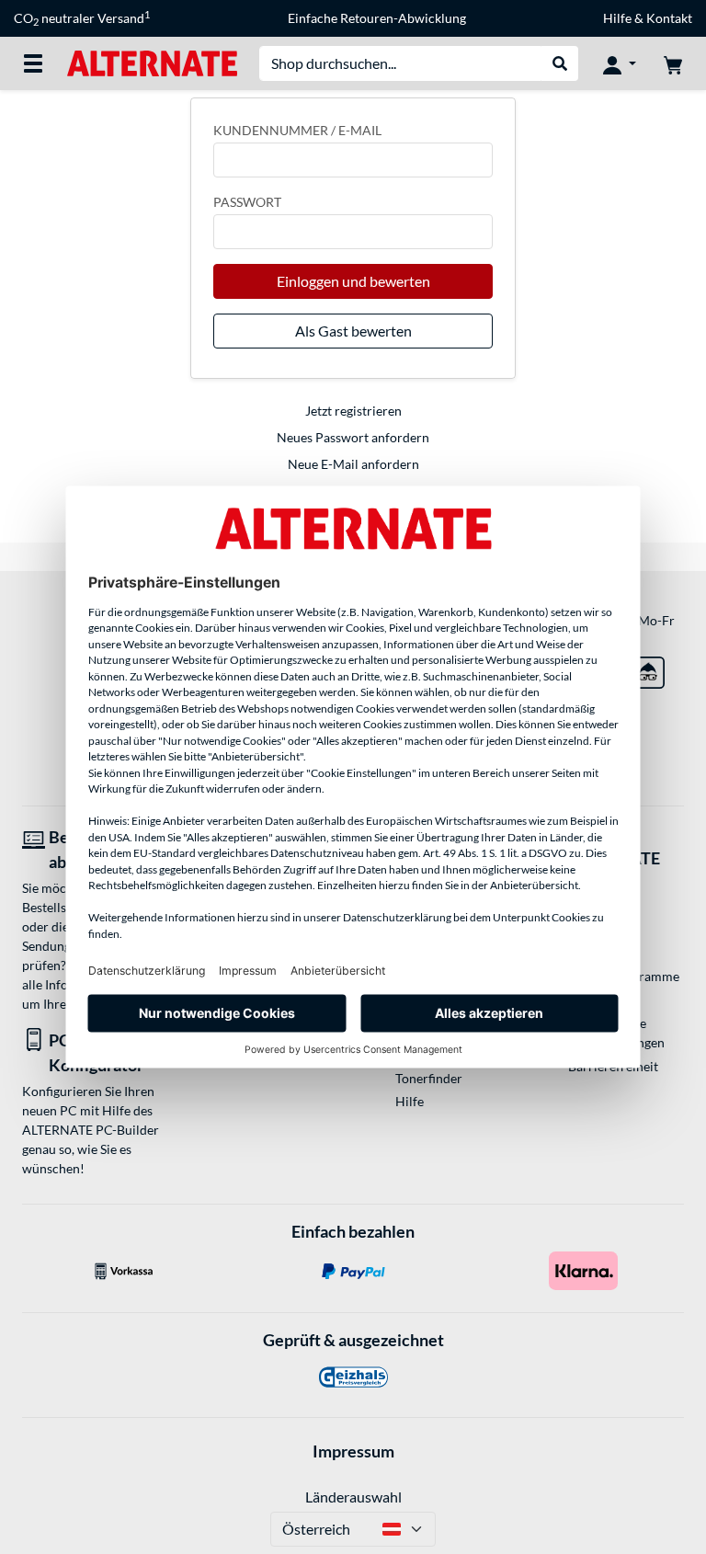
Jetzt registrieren (353, 410)
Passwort (247, 202)
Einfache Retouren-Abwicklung (377, 18)
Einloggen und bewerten (353, 281)
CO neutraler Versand (82, 18)
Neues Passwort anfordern (353, 437)
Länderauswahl (353, 1496)
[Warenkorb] (673, 63)
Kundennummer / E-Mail (297, 130)
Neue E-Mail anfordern (353, 464)
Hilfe (617, 18)
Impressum (353, 1451)
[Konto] (619, 63)
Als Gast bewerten (353, 330)
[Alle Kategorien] (33, 63)
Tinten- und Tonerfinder (428, 1068)
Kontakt (669, 18)
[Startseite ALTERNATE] (152, 62)
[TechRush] (648, 669)
